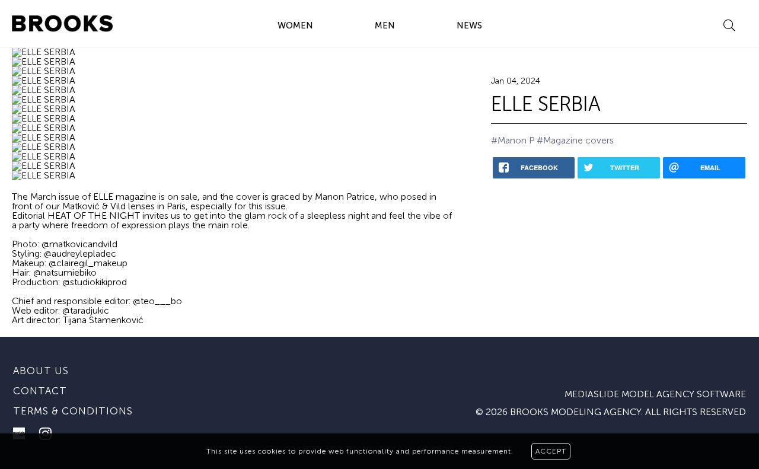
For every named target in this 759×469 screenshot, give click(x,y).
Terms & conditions (73, 411)
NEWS (469, 25)
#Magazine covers (575, 140)
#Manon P (512, 140)
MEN (385, 25)
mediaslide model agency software (655, 394)
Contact (40, 391)
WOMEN (295, 25)
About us (41, 371)
